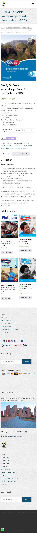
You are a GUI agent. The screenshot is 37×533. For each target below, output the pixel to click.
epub (18, 148)
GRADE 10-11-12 (6, 466)
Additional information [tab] (21, 154)
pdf (22, 148)
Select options (7, 252)
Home (2, 28)
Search (27, 361)
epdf (15, 148)
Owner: (3, 120)
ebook (11, 148)
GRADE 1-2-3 (5, 457)
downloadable (5, 148)
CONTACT (4, 484)
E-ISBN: (3, 122)
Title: (2, 103)
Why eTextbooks (6, 320)
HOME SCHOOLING (7, 475)
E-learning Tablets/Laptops (9, 329)
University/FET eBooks (8, 472)
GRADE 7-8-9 (5, 463)
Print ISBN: (4, 124)
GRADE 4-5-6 (5, 460)
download (30, 145)
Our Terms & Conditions (8, 481)
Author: (3, 110)
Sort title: (3, 105)
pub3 (24, 148)
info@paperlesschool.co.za (13, 436)
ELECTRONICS (5, 469)
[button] (33, 37)
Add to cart (11, 138)
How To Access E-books (8, 323)
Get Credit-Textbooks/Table (9, 478)
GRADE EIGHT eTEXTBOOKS (13, 28)
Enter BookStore (6, 326)
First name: (4, 113)
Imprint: (3, 117)
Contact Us (4, 332)
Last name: (4, 115)
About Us (4, 317)
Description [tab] (7, 154)
